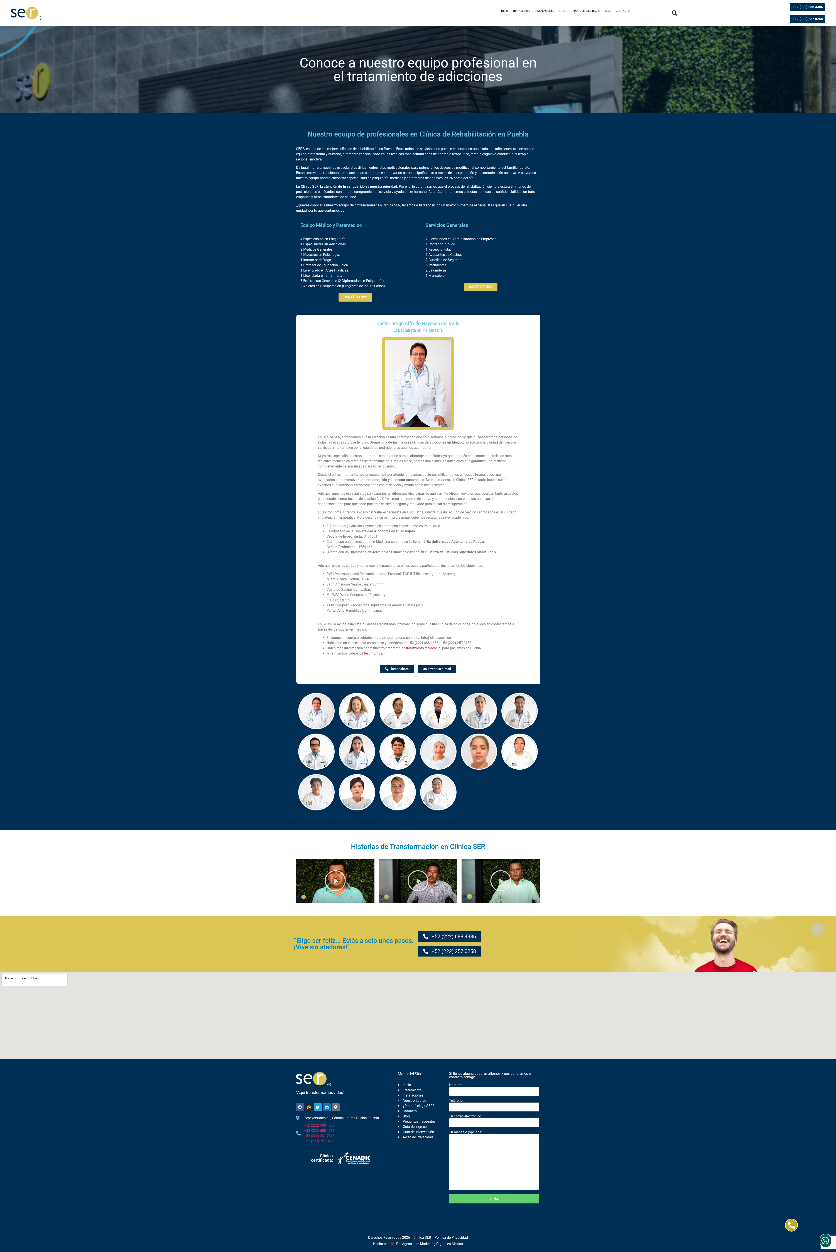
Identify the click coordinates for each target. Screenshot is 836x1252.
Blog (608, 10)
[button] (674, 13)
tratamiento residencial (423, 648)
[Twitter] (318, 1107)
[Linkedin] (327, 1107)
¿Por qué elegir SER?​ (586, 10)
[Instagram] (309, 1107)
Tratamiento (521, 10)
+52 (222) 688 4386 (319, 1125)
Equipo (563, 10)
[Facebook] (300, 1107)
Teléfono (456, 1101)
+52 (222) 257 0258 (319, 1141)
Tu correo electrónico (465, 1116)
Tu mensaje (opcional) (466, 1132)
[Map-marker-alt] (336, 1107)
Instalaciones (544, 10)
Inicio (504, 10)
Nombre (455, 1085)
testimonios (373, 653)
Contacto (623, 10)
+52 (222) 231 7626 (319, 1136)
